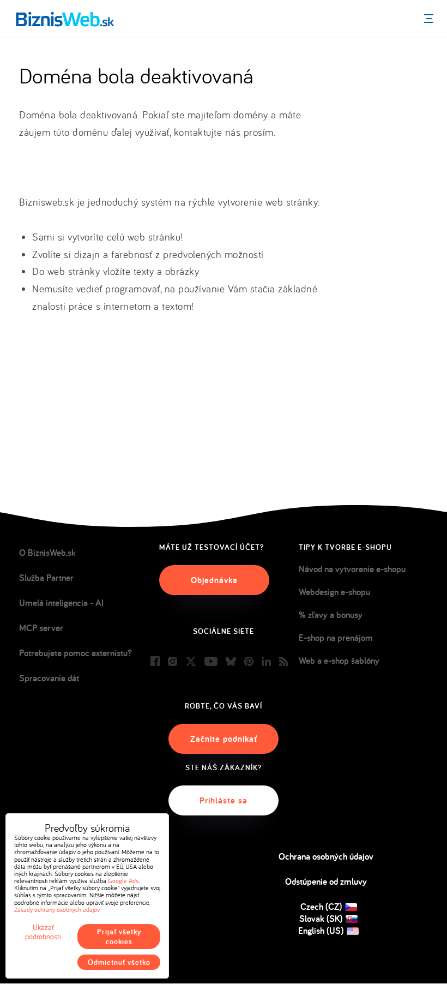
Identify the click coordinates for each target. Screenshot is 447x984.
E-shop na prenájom (336, 638)
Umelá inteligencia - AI (61, 603)
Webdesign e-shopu (334, 592)
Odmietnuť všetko (119, 962)
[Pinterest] (248, 662)
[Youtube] (211, 662)
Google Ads (123, 881)
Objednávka (214, 580)
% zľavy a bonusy (331, 615)
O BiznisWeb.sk (47, 553)
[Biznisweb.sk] (65, 19)
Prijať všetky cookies (119, 936)
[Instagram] (172, 662)
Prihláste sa (223, 800)
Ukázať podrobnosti (43, 932)
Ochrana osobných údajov (326, 856)
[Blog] (283, 662)
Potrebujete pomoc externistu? (75, 653)
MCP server (41, 628)
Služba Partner (46, 578)
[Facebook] (155, 662)
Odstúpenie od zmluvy (326, 881)
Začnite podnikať (223, 739)
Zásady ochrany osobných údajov (57, 909)
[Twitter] (190, 662)
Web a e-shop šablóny (339, 661)
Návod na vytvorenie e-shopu (352, 569)
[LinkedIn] (266, 662)
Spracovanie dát (49, 678)
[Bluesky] (231, 662)
